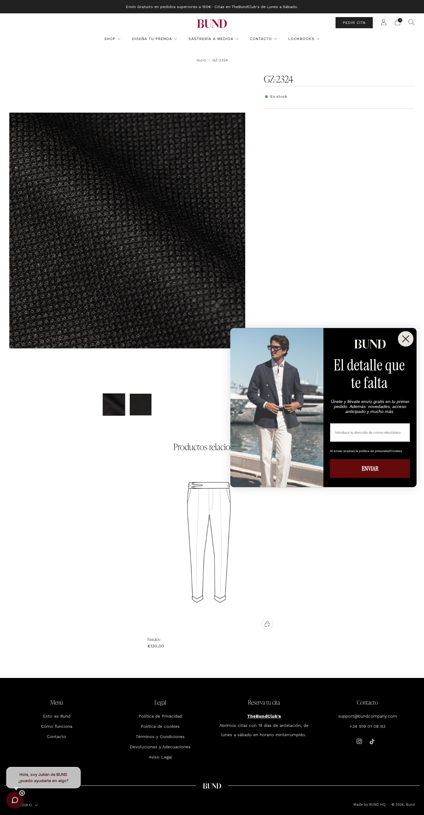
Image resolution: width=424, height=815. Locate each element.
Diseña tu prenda (152, 39)
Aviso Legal (160, 757)
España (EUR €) (21, 805)
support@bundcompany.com (367, 716)
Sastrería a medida (210, 39)
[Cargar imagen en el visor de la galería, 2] (140, 404)
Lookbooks (301, 39)
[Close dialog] (405, 339)
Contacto (261, 39)
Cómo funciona (56, 726)
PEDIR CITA (354, 22)
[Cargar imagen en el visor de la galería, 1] (114, 404)
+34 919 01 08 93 (368, 726)
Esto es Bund (56, 716)
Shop (109, 39)
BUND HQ (377, 805)
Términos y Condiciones (160, 736)
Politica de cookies (160, 726)
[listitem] (212, 6)
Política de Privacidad (160, 716)
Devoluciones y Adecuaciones (160, 746)
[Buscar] (411, 22)
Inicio (201, 60)
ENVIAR (370, 468)
